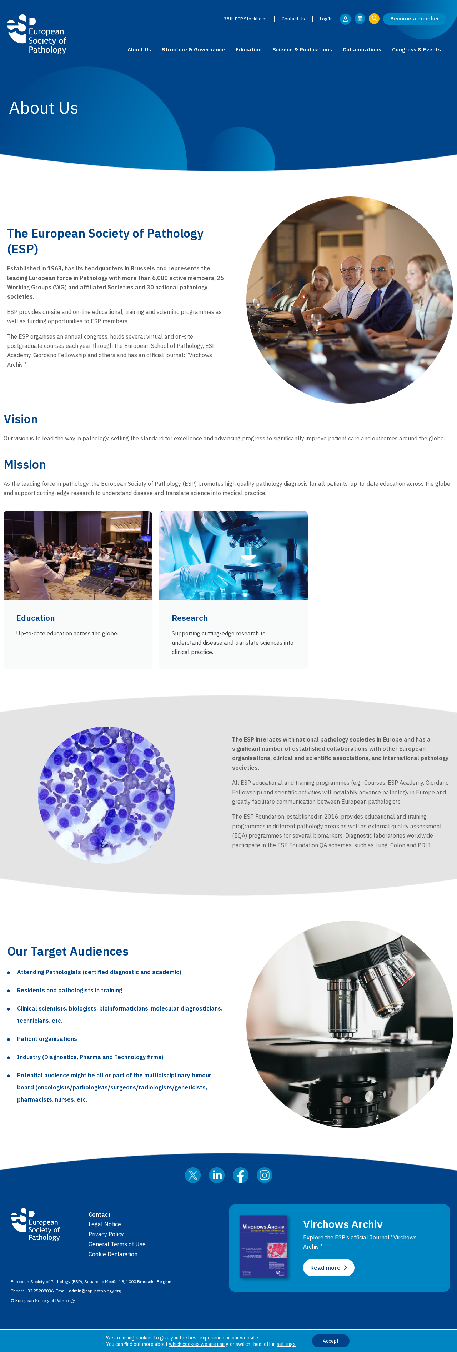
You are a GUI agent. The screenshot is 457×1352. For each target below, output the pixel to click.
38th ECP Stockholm (245, 19)
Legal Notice (105, 1224)
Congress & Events (416, 49)
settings (286, 1344)
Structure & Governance (193, 49)
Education (249, 49)
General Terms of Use (117, 1244)
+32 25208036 (39, 1290)
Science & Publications (302, 49)
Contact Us (293, 19)
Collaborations (362, 49)
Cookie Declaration (113, 1254)
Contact (100, 1214)
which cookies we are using (199, 1344)
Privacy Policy (106, 1234)
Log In (326, 19)
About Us (139, 49)
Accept (331, 1341)
